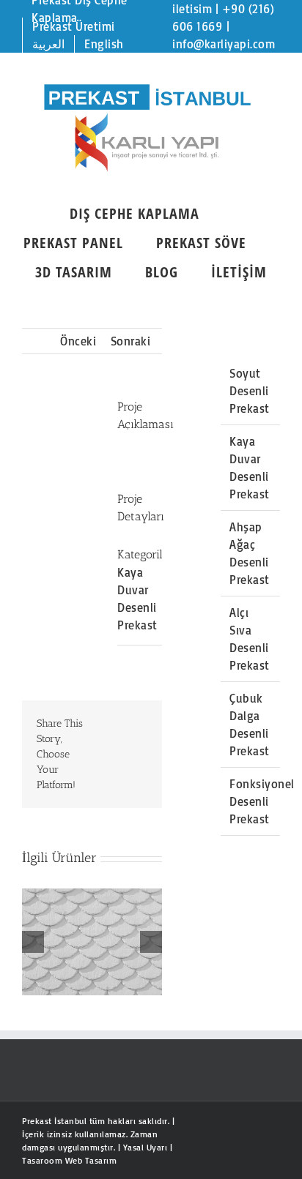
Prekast (37, 1120)
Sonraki (131, 341)
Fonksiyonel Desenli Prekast (262, 801)
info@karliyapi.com (223, 44)
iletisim (192, 8)
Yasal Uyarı (145, 1147)
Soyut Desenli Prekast (249, 391)
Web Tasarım (91, 1160)
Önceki (78, 341)
